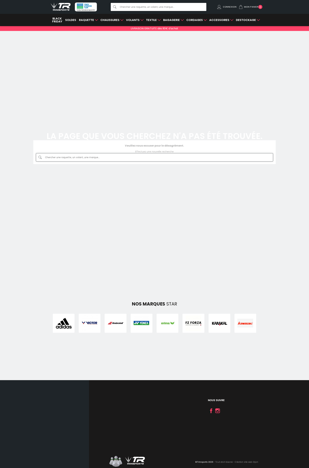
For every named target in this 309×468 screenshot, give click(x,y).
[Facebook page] (211, 411)
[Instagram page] (217, 411)
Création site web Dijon (246, 462)
